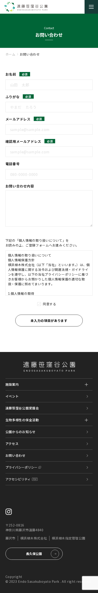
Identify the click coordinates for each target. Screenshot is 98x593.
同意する (49, 304)
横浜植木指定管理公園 (68, 538)
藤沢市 (10, 538)
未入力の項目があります (49, 320)
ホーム (10, 54)
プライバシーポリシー (21, 467)
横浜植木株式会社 (33, 538)
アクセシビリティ (18, 479)
